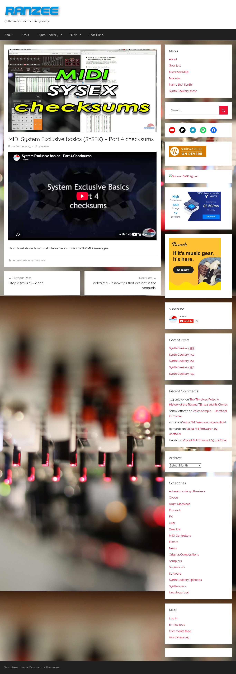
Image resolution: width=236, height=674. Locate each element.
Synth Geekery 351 (181, 361)
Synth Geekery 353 (181, 348)
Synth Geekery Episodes (185, 580)
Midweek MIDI (178, 72)
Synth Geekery (48, 35)
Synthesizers (177, 586)
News (25, 35)
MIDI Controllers (180, 535)
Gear (172, 523)
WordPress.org (179, 637)
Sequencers (177, 567)
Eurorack (175, 510)
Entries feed (177, 624)
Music (73, 35)
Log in (173, 618)
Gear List (94, 35)
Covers (173, 497)
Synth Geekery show (183, 91)
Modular (174, 78)
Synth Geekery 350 (181, 367)
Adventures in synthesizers (29, 260)
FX (171, 516)
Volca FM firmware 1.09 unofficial (204, 422)
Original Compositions (184, 554)
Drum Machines (179, 504)
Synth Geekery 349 (181, 373)
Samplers (175, 561)
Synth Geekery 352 (181, 354)
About (8, 35)
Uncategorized (179, 592)
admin (45, 146)
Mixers (173, 542)
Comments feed (180, 631)
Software (175, 573)
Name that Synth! (180, 84)
